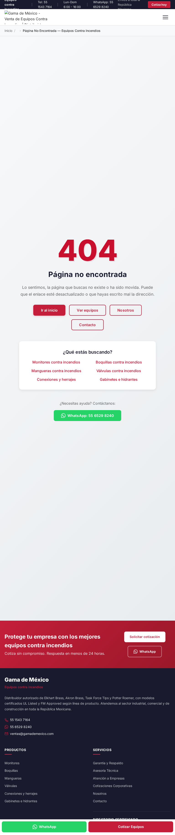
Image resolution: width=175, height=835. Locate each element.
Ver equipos (87, 310)
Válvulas (11, 786)
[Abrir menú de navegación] (165, 17)
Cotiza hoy (159, 4)
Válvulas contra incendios (118, 370)
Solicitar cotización (145, 637)
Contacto (87, 324)
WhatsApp (147, 651)
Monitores (12, 763)
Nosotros (125, 310)
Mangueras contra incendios (56, 370)
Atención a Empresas (108, 778)
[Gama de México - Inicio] (27, 17)
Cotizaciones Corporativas (112, 786)
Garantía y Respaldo (108, 763)
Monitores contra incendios (56, 362)
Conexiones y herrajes (56, 379)
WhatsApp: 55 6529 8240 (90, 415)
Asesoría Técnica (105, 770)
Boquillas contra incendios (119, 362)
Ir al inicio (49, 310)
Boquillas (11, 770)
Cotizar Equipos (131, 827)
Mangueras (13, 778)
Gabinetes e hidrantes (119, 379)
